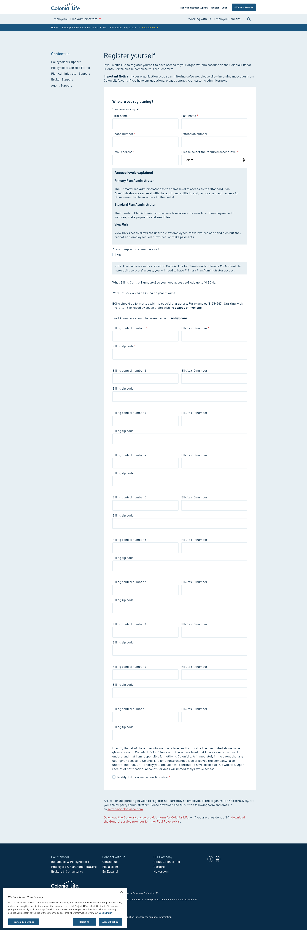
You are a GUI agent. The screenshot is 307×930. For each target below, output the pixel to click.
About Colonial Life (167, 862)
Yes (119, 254)
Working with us (199, 19)
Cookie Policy (105, 913)
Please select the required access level (209, 152)
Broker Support (62, 79)
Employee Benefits (227, 19)
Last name (189, 116)
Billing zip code (124, 346)
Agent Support (61, 85)
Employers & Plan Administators (74, 866)
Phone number (123, 134)
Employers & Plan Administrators (80, 27)
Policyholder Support (66, 62)
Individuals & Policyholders (70, 862)
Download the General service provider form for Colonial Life (146, 817)
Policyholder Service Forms (70, 68)
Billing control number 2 (129, 370)
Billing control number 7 (129, 582)
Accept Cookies (110, 921)
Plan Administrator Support (194, 7)
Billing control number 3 (129, 413)
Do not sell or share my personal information (148, 916)
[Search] (249, 19)
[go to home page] (65, 7)
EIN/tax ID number (195, 328)
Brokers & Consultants (67, 871)
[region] (65, 908)
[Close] (121, 892)
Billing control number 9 (129, 666)
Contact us (110, 862)
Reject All (84, 921)
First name (121, 116)
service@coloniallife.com (125, 809)
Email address (123, 152)
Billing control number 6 (129, 540)
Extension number (194, 134)
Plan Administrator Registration (120, 27)
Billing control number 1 (129, 328)
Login (224, 7)
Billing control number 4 (129, 455)
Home (54, 27)
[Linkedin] (217, 859)
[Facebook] (210, 859)
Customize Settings (24, 921)
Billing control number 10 (129, 709)
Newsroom (161, 871)
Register (215, 7)
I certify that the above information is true (143, 777)
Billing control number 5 (129, 497)
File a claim (110, 866)
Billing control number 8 (129, 624)
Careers (159, 866)
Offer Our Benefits (244, 7)
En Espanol (110, 871)
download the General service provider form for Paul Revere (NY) (174, 819)
